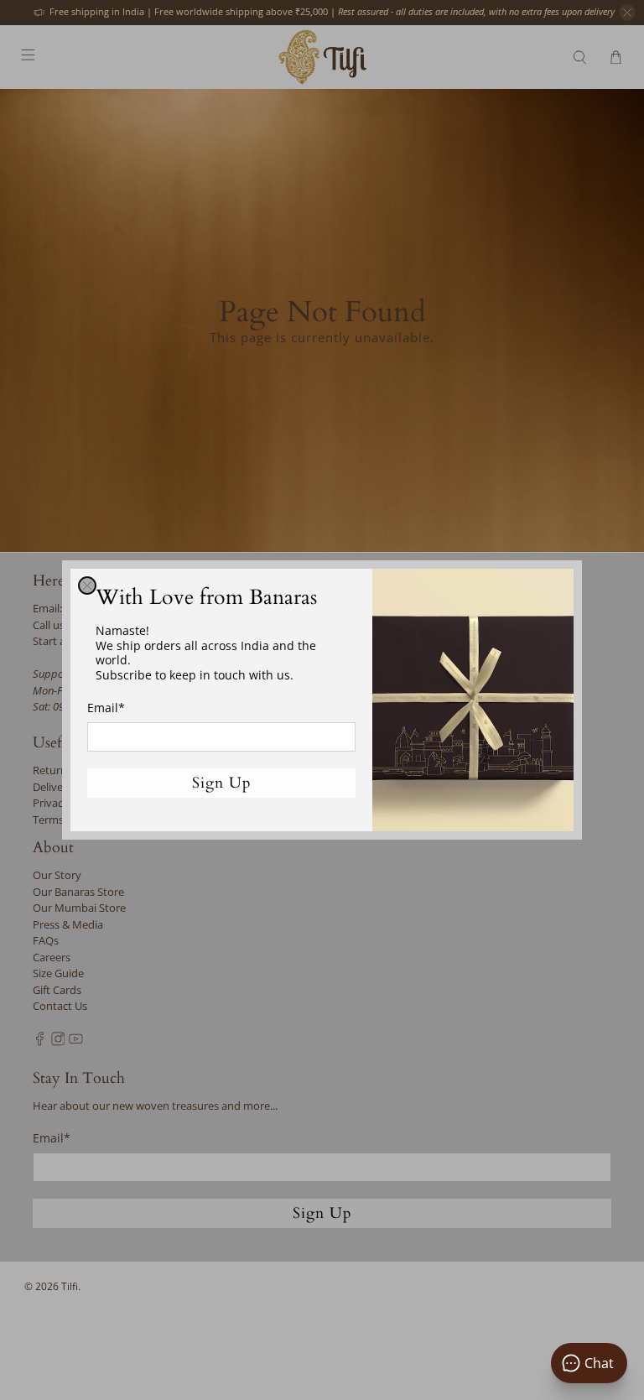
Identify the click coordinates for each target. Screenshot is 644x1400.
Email (106, 708)
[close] (87, 585)
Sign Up (222, 783)
